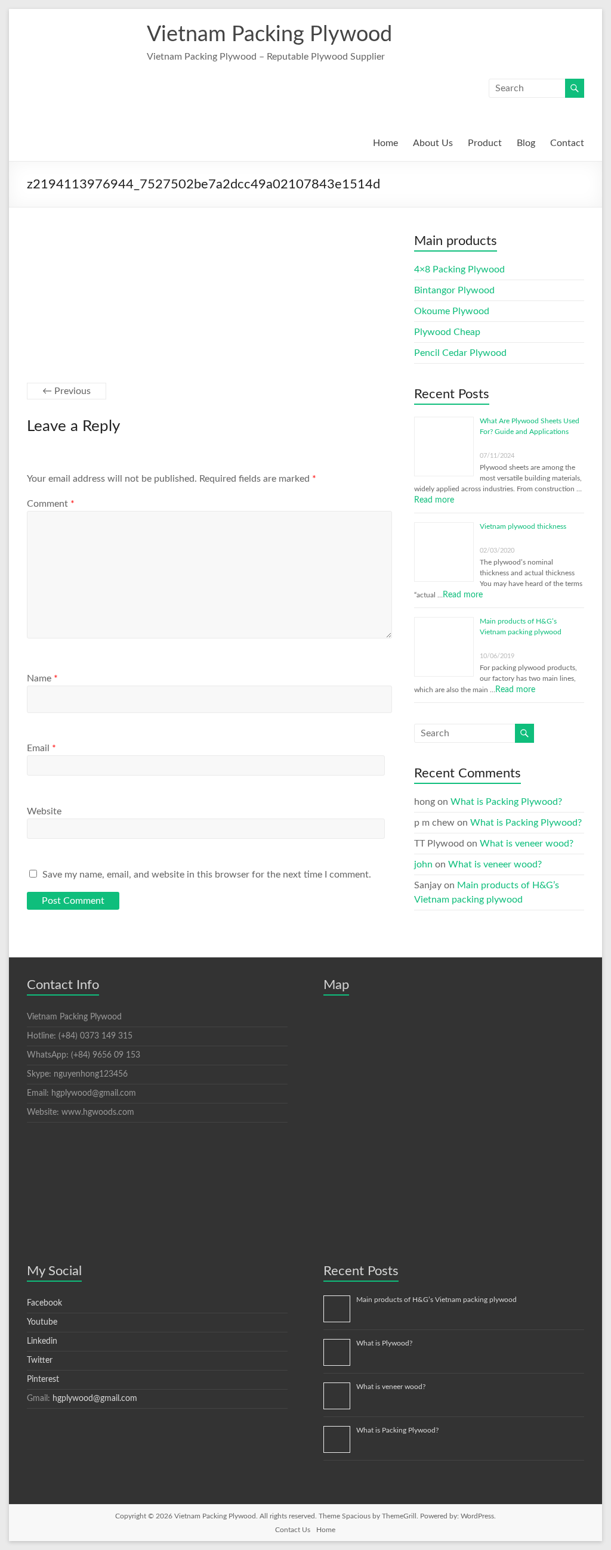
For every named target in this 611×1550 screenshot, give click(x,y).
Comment (51, 504)
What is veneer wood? (526, 843)
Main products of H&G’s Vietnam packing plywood (436, 1299)
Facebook (44, 1303)
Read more (434, 500)
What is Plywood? (384, 1343)
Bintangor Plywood (454, 290)
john (423, 864)
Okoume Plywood (451, 311)
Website (44, 811)
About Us (433, 143)
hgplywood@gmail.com (95, 1398)
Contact (567, 143)
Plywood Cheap (447, 332)
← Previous (66, 391)
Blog (526, 143)
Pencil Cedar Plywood (460, 353)
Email (41, 748)
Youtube (42, 1322)
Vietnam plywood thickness (523, 526)
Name (42, 678)
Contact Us (292, 1529)
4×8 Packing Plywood (459, 269)
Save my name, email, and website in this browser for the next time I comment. (206, 874)
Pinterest (43, 1379)
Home (385, 143)
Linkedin (42, 1341)
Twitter (40, 1360)
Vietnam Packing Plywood (269, 34)
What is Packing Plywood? (506, 802)
